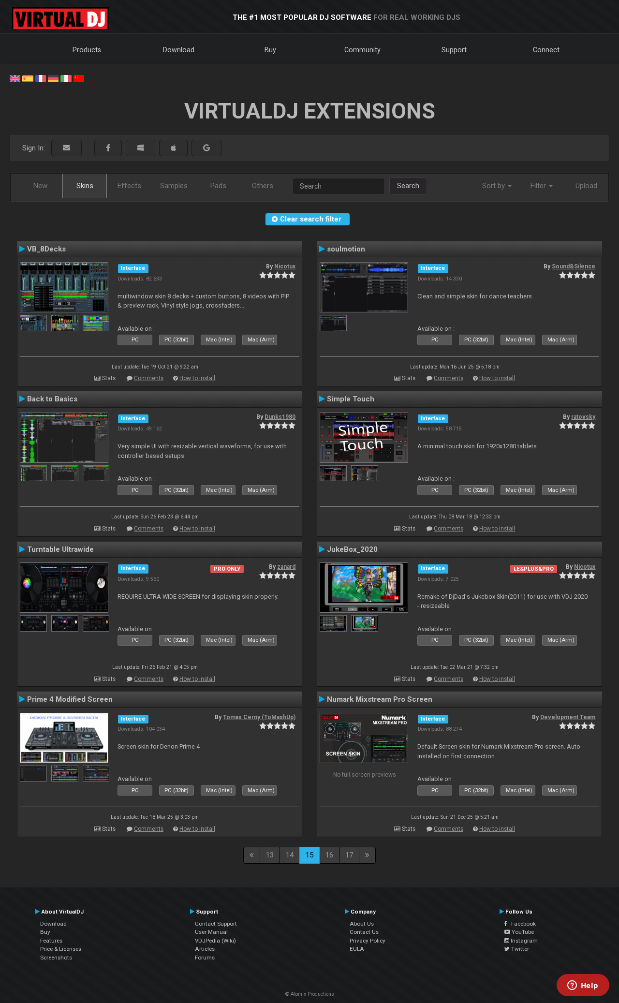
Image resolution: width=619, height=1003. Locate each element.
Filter (539, 185)
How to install (197, 378)
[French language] (40, 78)
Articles (205, 948)
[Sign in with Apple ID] (173, 148)
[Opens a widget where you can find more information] (582, 986)
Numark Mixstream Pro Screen (379, 699)
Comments (148, 378)
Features (51, 940)
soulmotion (346, 249)
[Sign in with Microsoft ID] (140, 148)
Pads (218, 185)
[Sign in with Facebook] (108, 148)
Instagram (523, 940)
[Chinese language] (79, 78)
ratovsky (583, 416)
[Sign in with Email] (66, 148)
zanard (286, 566)
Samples (174, 185)
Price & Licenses (60, 948)
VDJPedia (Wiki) (215, 940)
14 (290, 855)
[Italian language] (65, 78)
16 (329, 855)
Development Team (567, 717)
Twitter (519, 948)
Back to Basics (52, 399)
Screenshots (56, 957)
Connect (546, 50)
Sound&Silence (573, 266)
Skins (84, 185)
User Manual (211, 932)
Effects (129, 185)
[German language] (53, 78)
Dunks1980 (280, 416)
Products (87, 50)
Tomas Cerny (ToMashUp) (259, 717)
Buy (270, 50)
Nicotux (284, 266)
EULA (357, 948)
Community (362, 50)
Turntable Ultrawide (60, 549)
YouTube (522, 932)
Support (454, 50)
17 (349, 855)
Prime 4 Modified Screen (70, 699)
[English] (15, 78)
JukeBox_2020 (352, 549)
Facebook (521, 923)
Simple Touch (350, 399)
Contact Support (216, 923)
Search (408, 185)
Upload (586, 185)
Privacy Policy (367, 940)
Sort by (494, 185)
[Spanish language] (27, 78)
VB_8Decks (46, 249)
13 (270, 855)
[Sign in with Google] (206, 148)
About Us (362, 923)
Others (262, 185)
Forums (205, 957)
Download (178, 50)
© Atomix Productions (309, 994)
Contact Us (364, 932)
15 (309, 855)
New (40, 185)
